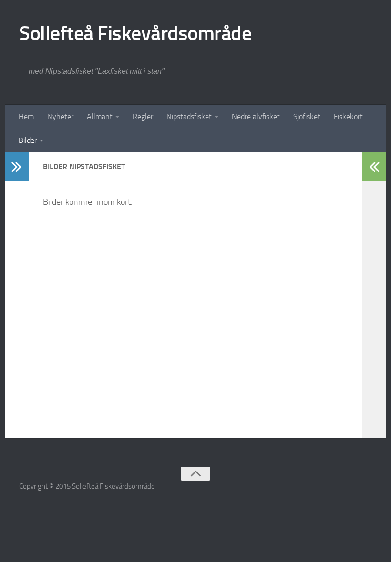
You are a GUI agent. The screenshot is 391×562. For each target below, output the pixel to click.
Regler (143, 116)
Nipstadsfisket (189, 116)
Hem (26, 116)
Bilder (28, 140)
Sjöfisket (306, 116)
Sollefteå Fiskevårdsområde (135, 33)
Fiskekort (348, 116)
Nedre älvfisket (256, 116)
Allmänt (100, 116)
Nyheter (60, 116)
